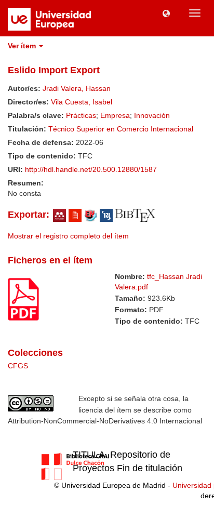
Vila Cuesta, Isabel (81, 102)
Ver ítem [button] (23, 46)
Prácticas (81, 115)
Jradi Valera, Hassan (77, 88)
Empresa (115, 115)
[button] (166, 13)
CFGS (18, 366)
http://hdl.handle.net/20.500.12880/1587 (91, 169)
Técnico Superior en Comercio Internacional (120, 129)
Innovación (152, 115)
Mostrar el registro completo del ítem (68, 236)
